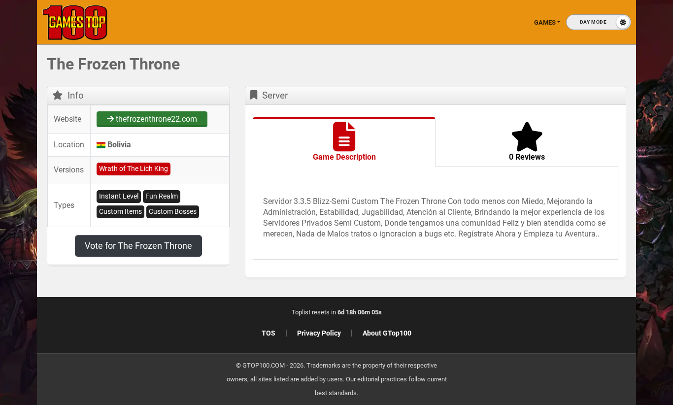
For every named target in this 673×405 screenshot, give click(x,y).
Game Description (344, 157)
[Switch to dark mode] (598, 22)
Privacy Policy (319, 333)
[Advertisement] (589, 207)
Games (545, 22)
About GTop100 (387, 333)
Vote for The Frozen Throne (138, 245)
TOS (268, 333)
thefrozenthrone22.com (155, 119)
